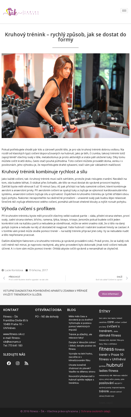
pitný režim (109, 379)
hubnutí (114, 365)
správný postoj (105, 388)
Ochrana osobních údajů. (96, 411)
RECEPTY (118, 383)
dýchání (113, 340)
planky (117, 379)
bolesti (119, 318)
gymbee (102, 366)
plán (122, 379)
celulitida (103, 322)
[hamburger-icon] (124, 10)
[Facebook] (9, 363)
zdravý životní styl (106, 396)
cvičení (117, 322)
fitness (106, 349)
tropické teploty (118, 388)
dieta (116, 331)
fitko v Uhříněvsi (110, 344)
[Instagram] (18, 363)
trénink (104, 391)
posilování (106, 383)
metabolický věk (105, 375)
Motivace (116, 375)
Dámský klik (104, 340)
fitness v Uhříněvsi (112, 359)
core (110, 322)
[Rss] (26, 363)
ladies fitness (108, 371)
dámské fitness (110, 335)
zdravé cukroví (116, 392)
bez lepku (112, 318)
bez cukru (103, 318)
